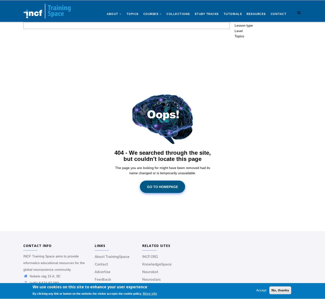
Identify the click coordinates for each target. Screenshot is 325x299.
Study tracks (207, 14)
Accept (261, 290)
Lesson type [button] (244, 25)
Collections (178, 14)
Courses (151, 14)
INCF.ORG (150, 257)
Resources (256, 14)
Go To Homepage (162, 187)
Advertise (102, 272)
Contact (278, 14)
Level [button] (239, 31)
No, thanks (280, 290)
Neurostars (151, 279)
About (113, 14)
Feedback (103, 279)
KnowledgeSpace (157, 264)
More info (150, 293)
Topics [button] (239, 36)
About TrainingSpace (112, 257)
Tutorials (232, 14)
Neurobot (150, 272)
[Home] (47, 9)
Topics (132, 14)
